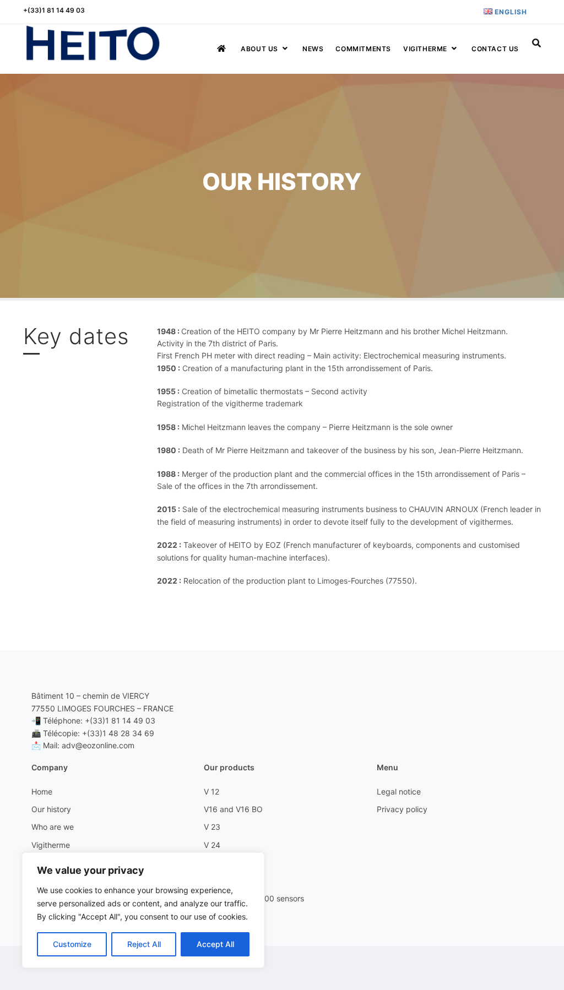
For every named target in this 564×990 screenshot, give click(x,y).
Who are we (52, 826)
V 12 (211, 791)
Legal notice (399, 791)
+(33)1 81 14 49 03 (54, 10)
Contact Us (495, 49)
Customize (72, 944)
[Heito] (92, 43)
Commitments (363, 49)
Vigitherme (425, 49)
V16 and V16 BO (233, 809)
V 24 (212, 845)
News (312, 49)
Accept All (215, 944)
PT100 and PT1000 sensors (254, 898)
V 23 (212, 826)
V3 (209, 862)
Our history (51, 809)
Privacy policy (402, 809)
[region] (143, 910)
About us (259, 49)
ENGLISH (509, 12)
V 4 (210, 880)
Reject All (144, 944)
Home (41, 791)
